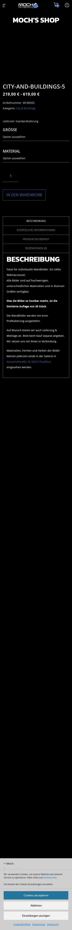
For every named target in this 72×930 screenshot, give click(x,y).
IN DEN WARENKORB (24, 195)
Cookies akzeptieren (36, 895)
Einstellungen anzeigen (36, 915)
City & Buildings (26, 108)
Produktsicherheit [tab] (36, 239)
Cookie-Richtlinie (21, 924)
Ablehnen (36, 905)
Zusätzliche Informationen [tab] (36, 230)
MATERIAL (11, 151)
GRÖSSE (10, 130)
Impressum (53, 924)
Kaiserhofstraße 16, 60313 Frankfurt (29, 361)
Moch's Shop (36, 20)
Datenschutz (50, 877)
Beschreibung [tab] (36, 221)
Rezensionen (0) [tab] (36, 248)
